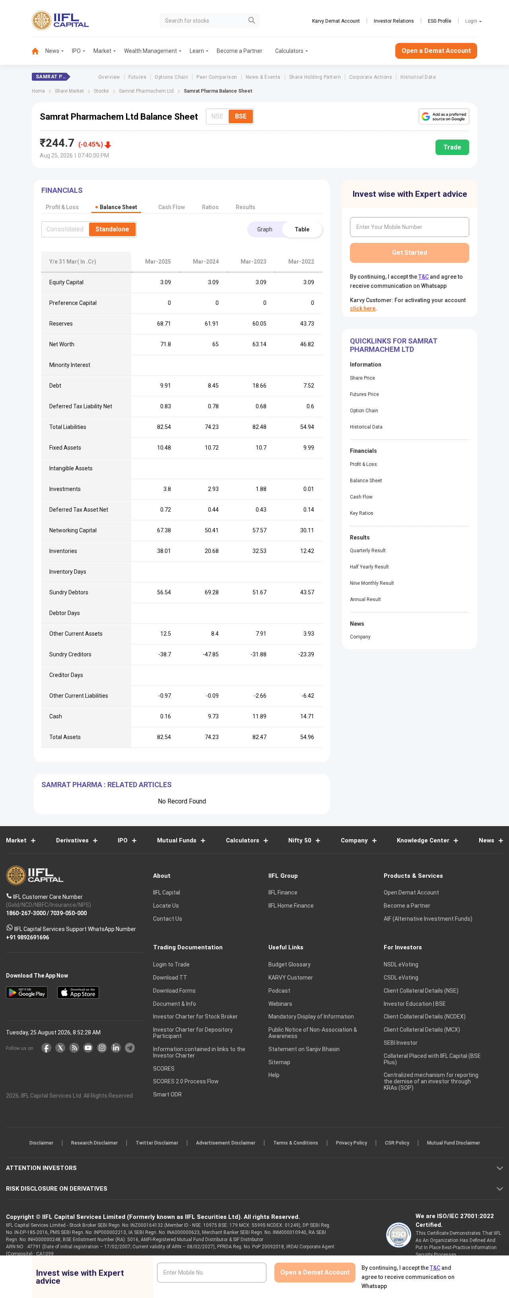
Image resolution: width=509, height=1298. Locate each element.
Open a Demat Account (198, 676)
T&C (212, 700)
